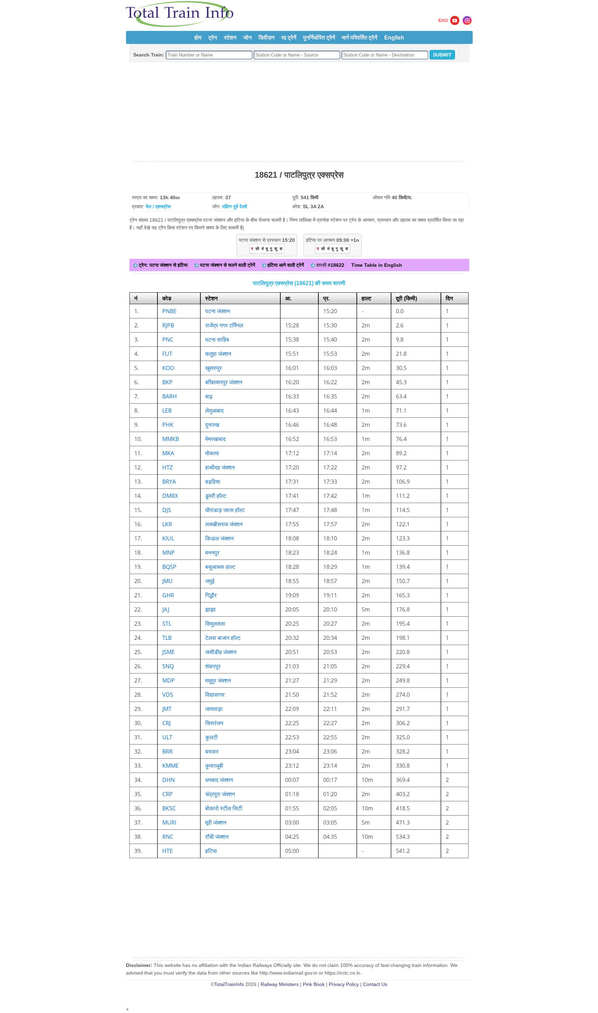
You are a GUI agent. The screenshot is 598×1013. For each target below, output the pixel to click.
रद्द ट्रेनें (288, 37)
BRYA (169, 481)
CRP (167, 794)
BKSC (169, 808)
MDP (168, 680)
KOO (168, 368)
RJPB (168, 325)
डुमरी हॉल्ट (215, 496)
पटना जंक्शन (217, 311)
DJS (166, 510)
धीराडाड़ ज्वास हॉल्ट (225, 510)
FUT (167, 354)
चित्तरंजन (214, 723)
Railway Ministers (280, 984)
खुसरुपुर (213, 368)
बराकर (211, 751)
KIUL (168, 538)
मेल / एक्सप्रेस (158, 206)
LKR (167, 524)
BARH (169, 396)
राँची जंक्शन (216, 836)
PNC (167, 339)
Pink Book (314, 984)
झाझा (210, 609)
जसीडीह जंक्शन (220, 652)
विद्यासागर (215, 694)
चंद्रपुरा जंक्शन (220, 794)
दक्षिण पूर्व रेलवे (234, 206)
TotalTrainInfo (229, 984)
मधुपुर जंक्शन (218, 680)
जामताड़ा (214, 709)
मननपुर (212, 552)
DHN (168, 780)
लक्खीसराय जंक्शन (224, 524)
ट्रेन (212, 37)
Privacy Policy (344, 984)
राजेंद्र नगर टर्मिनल (224, 325)
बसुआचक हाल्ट (220, 567)
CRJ (166, 723)
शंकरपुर (212, 666)
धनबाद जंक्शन (219, 780)
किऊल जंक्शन (219, 538)
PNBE (169, 311)
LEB (167, 410)
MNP (168, 552)
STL (166, 623)
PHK (167, 425)
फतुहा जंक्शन (218, 354)
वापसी (329, 265)
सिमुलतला (215, 623)
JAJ (165, 609)
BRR (167, 751)
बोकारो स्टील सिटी (223, 808)
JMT (167, 709)
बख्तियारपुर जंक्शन (223, 382)
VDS (167, 694)
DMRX (170, 496)
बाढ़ (208, 396)
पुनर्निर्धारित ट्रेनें (319, 37)
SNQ (168, 666)
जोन (247, 37)
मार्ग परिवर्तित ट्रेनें (359, 37)
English (394, 37)
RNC (167, 836)
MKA (168, 453)
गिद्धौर (211, 595)
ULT (167, 737)
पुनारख (212, 425)
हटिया (211, 851)
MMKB (170, 439)
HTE (167, 851)
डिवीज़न (266, 37)
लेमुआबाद (214, 410)
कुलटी (211, 737)
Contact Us (375, 984)
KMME (170, 765)
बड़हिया (212, 481)
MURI (169, 822)
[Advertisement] (299, 111)
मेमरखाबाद (215, 439)
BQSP (169, 567)
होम (197, 37)
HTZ (167, 467)
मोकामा (212, 453)
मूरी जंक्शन (215, 822)
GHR (168, 595)
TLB (167, 638)
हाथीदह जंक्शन (220, 467)
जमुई (209, 581)
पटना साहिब (217, 339)
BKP (167, 382)
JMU (167, 581)
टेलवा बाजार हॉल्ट (223, 638)
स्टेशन (230, 37)
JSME (168, 652)
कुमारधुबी (214, 765)
